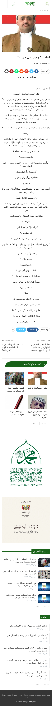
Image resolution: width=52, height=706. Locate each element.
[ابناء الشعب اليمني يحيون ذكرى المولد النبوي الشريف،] (37, 402)
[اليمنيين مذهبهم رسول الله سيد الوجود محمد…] (14, 378)
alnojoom (32, 702)
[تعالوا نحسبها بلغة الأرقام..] (37, 378)
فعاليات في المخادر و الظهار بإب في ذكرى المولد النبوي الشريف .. (39, 347)
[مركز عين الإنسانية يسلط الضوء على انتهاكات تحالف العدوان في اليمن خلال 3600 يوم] (44, 598)
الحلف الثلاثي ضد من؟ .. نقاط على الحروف (29, 626)
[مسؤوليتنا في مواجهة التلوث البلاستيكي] (14, 402)
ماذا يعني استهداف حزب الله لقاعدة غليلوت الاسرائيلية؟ (12, 347)
